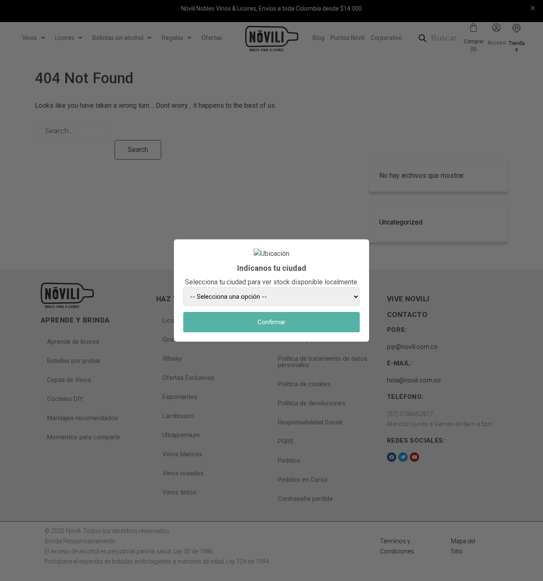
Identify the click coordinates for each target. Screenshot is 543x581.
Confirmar (271, 322)
